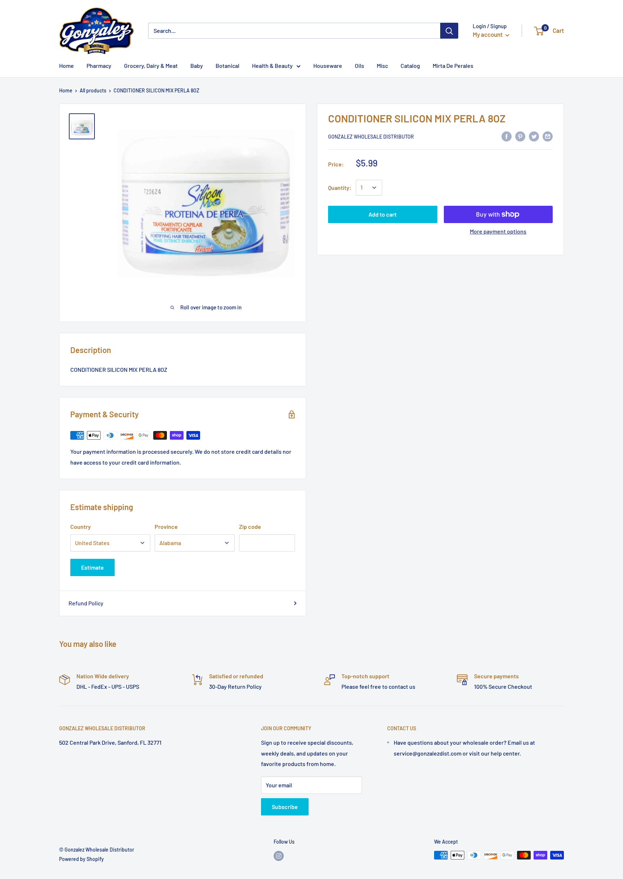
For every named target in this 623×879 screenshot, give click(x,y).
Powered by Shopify (81, 859)
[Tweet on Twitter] (534, 136)
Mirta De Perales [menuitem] (453, 65)
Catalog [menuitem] (410, 65)
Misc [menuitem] (382, 65)
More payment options (498, 231)
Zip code (250, 526)
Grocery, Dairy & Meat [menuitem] (151, 65)
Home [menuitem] (66, 65)
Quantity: (340, 187)
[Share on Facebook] (507, 136)
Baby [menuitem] (196, 65)
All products (93, 90)
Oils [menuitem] (359, 65)
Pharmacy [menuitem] (99, 65)
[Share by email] (548, 136)
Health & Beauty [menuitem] (272, 65)
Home (65, 90)
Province (166, 526)
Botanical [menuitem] (227, 65)
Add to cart (382, 214)
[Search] (449, 31)
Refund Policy (86, 603)
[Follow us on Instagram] (279, 856)
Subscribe (285, 806)
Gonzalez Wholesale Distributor (371, 137)
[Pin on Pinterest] (520, 136)
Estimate (92, 567)
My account (488, 34)
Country (80, 526)
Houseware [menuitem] (327, 65)
